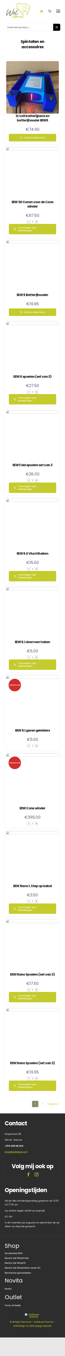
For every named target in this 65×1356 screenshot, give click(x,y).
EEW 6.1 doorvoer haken (32, 642)
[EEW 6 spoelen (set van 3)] (32, 323)
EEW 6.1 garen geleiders (32, 730)
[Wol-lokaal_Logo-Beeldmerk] (18, 3)
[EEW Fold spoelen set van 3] (32, 412)
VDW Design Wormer (40, 1325)
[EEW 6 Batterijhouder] (32, 242)
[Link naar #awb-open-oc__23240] (41, 11)
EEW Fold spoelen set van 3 (32, 465)
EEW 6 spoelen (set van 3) (32, 376)
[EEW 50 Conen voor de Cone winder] (32, 149)
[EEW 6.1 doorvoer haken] (32, 589)
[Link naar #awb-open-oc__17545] (49, 11)
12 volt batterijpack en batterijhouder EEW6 (32, 118)
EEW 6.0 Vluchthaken (32, 553)
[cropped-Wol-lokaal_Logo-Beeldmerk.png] (32, 1314)
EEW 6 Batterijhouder (32, 295)
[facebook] (28, 1174)
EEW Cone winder (32, 808)
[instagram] (36, 1174)
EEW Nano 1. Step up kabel (32, 886)
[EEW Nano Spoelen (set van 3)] (32, 921)
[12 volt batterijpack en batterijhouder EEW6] (32, 63)
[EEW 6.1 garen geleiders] (32, 677)
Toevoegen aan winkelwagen (27, 229)
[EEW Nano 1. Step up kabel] (32, 833)
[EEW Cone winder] (32, 755)
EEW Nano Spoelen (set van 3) (32, 974)
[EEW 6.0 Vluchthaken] (32, 500)
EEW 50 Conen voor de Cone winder (32, 204)
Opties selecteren (34, 137)
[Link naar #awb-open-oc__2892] (58, 11)
